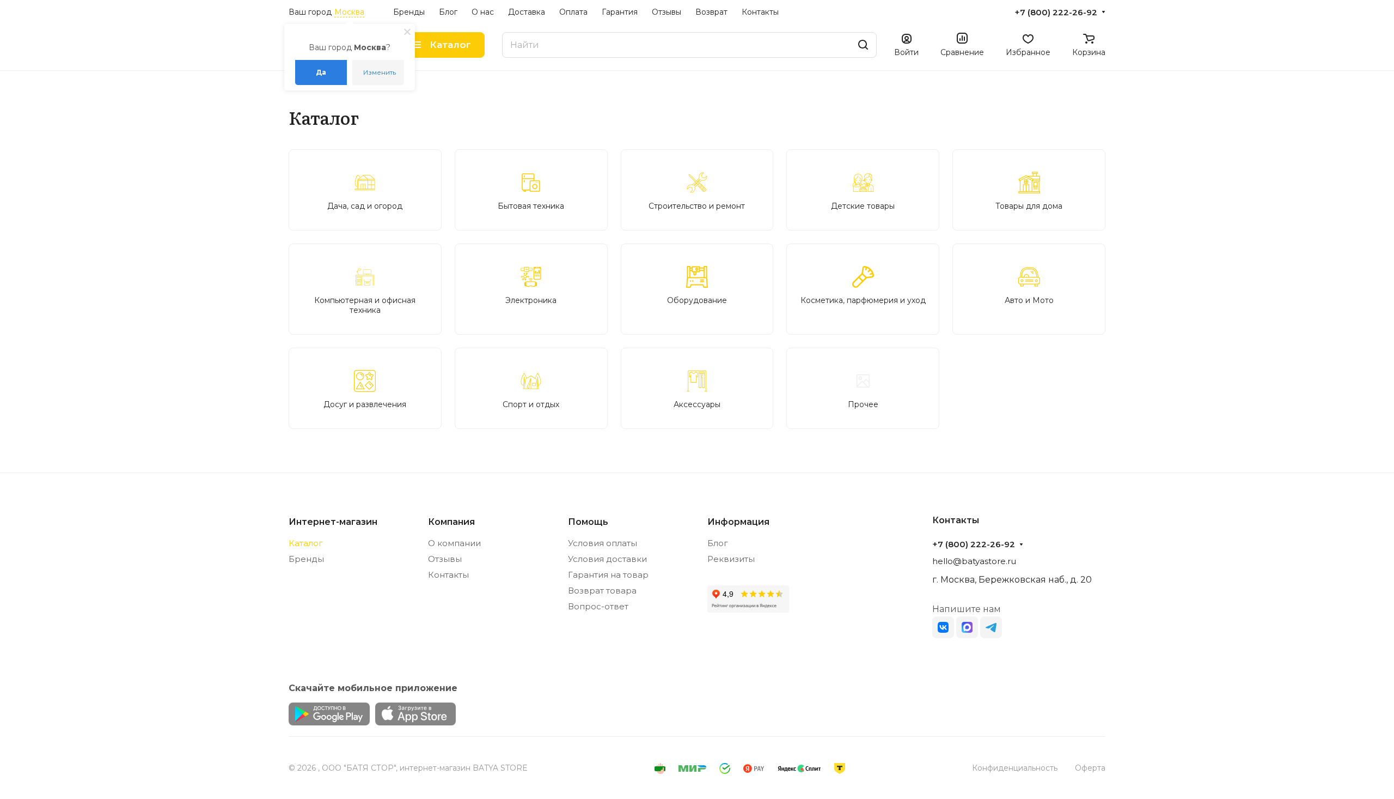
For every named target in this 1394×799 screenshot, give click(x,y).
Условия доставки (607, 559)
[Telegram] (991, 627)
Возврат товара (602, 590)
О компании (454, 543)
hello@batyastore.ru (974, 561)
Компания (451, 522)
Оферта (1090, 768)
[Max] (967, 627)
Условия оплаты (602, 543)
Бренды (306, 559)
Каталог (306, 543)
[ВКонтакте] (943, 627)
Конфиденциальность (1014, 768)
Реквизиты (731, 559)
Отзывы (445, 559)
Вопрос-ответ (598, 606)
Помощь (588, 522)
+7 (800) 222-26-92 (1055, 12)
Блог (717, 543)
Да (321, 72)
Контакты (448, 575)
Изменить (379, 72)
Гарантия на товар (608, 575)
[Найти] (863, 45)
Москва (349, 12)
